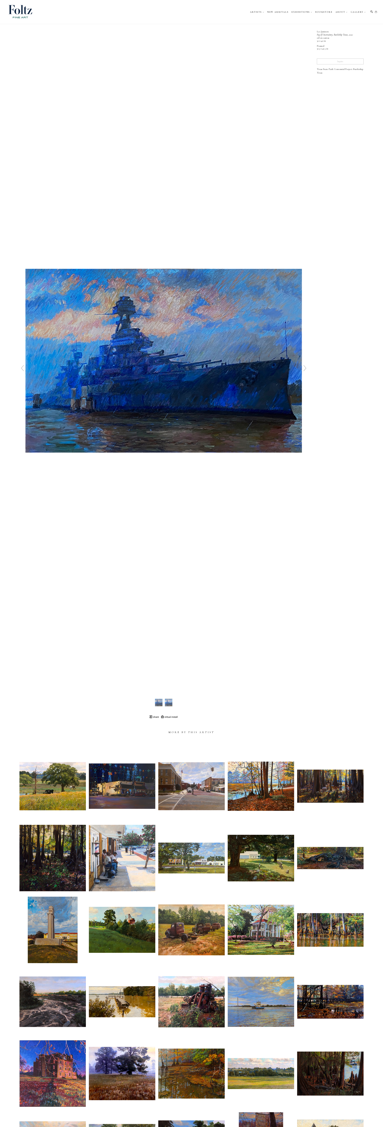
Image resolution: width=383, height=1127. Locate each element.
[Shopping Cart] (376, 12)
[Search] (371, 11)
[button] (257, 12)
